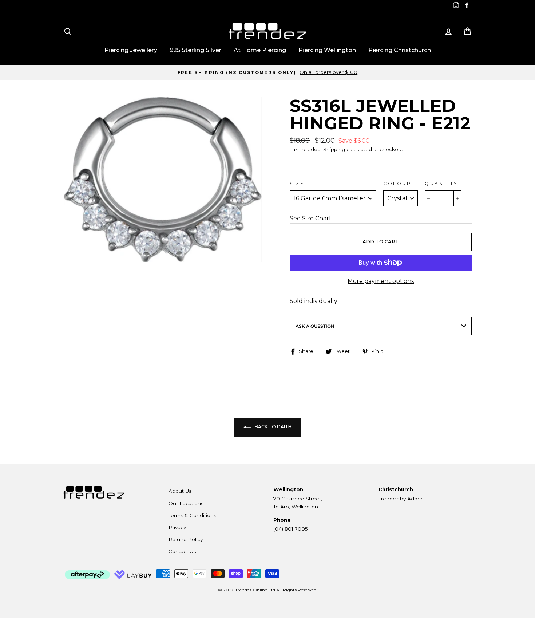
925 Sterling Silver (195, 50)
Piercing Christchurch (399, 50)
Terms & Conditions (192, 515)
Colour (397, 183)
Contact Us (182, 551)
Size (297, 183)
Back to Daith (273, 427)
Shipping (334, 149)
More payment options (381, 280)
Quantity (441, 183)
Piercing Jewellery (130, 50)
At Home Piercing (260, 50)
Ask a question (315, 326)
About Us (180, 491)
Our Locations (186, 503)
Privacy (177, 527)
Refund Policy (186, 539)
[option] (267, 72)
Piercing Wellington (327, 50)
